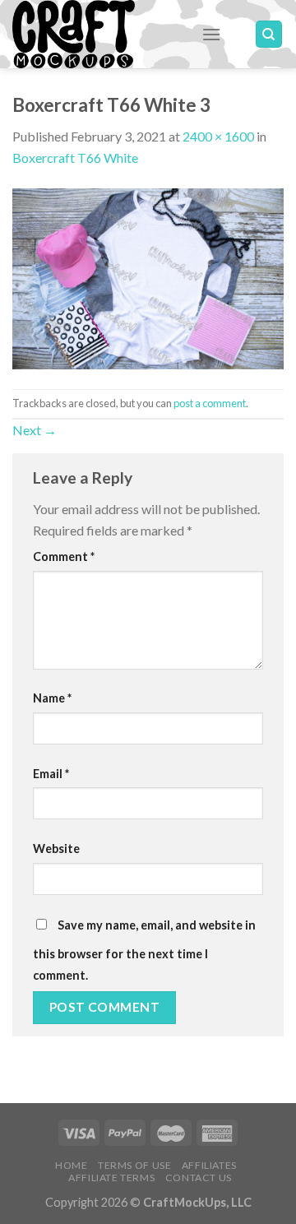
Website (56, 848)
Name (52, 698)
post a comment (209, 403)
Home (71, 1165)
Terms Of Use (134, 1165)
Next (34, 430)
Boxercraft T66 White (75, 157)
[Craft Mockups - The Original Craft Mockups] (94, 34)
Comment (64, 556)
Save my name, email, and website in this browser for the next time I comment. (144, 950)
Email (51, 774)
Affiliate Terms (111, 1177)
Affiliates (209, 1165)
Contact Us (198, 1177)
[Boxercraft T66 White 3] (148, 277)
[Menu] (211, 34)
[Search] (269, 34)
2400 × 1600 (218, 136)
